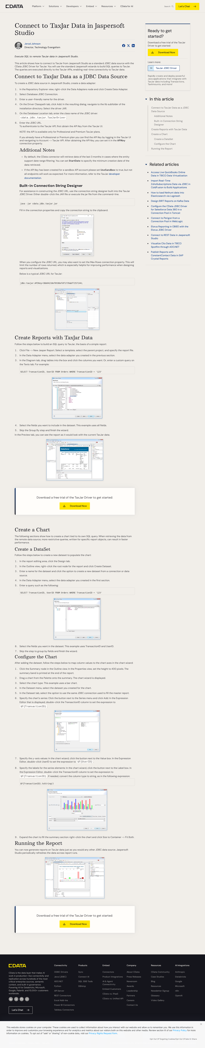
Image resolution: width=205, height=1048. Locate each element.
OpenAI (178, 995)
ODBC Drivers (61, 972)
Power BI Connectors (64, 1005)
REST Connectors (62, 995)
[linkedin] (11, 999)
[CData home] (17, 6)
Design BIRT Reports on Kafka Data (170, 201)
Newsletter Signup (160, 990)
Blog (153, 981)
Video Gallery (157, 1000)
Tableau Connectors (64, 1009)
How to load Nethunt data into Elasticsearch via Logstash (167, 194)
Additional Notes (163, 116)
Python (57, 986)
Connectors (108, 972)
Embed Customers (111, 989)
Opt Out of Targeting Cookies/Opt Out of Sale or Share (173, 1039)
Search (167, 6)
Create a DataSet (163, 139)
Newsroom (132, 981)
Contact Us (132, 1005)
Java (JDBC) (60, 976)
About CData (133, 972)
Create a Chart (159, 134)
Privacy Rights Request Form (103, 1033)
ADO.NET (58, 981)
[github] (22, 999)
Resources (156, 986)
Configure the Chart (165, 143)
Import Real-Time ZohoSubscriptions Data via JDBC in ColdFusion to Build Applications (170, 184)
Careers (130, 1000)
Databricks (180, 976)
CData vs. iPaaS (110, 993)
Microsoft (180, 986)
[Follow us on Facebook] (123, 45)
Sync (80, 972)
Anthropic (180, 972)
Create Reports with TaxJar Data (169, 129)
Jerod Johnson (32, 43)
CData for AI (126, 6)
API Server (59, 990)
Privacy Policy (180, 1030)
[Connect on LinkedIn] (133, 45)
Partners (131, 995)
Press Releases (134, 976)
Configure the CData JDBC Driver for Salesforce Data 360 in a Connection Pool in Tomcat (169, 209)
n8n (177, 990)
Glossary (155, 995)
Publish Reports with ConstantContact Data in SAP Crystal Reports (167, 255)
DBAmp (82, 986)
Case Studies (157, 976)
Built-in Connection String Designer (168, 122)
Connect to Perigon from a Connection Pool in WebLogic (167, 219)
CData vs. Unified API (112, 998)
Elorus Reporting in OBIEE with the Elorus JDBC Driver (169, 228)
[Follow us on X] (128, 45)
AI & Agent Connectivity (108, 983)
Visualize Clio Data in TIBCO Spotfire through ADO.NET (166, 245)
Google (178, 981)
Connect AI (83, 976)
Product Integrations (112, 976)
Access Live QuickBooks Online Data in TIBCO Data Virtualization (169, 174)
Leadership (132, 990)
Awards (130, 986)
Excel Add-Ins (61, 1000)
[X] (16, 999)
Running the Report (161, 148)
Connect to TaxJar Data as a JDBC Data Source (170, 109)
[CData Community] (27, 999)
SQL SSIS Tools (85, 981)
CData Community (160, 972)
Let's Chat (184, 6)
